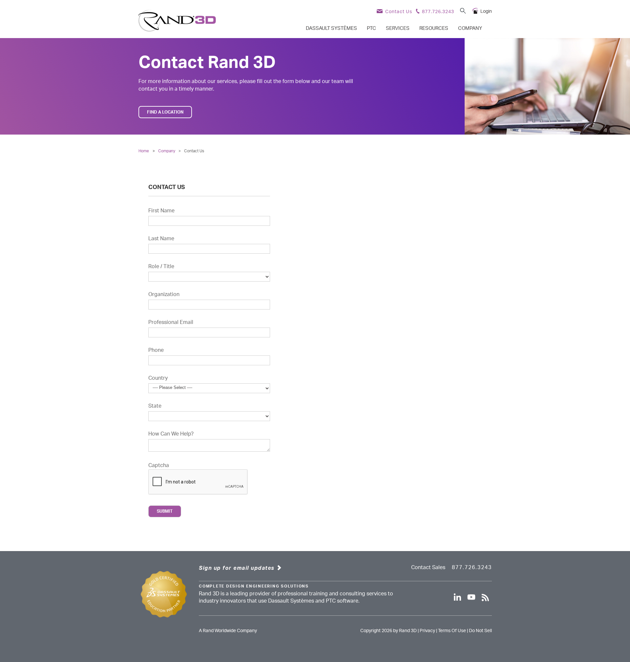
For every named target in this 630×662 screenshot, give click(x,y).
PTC (371, 28)
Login (486, 11)
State (154, 406)
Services (398, 28)
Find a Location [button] (165, 112)
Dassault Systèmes (331, 28)
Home (143, 151)
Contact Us (398, 12)
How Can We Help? (171, 434)
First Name (161, 210)
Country (158, 378)
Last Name (161, 238)
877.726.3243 (438, 12)
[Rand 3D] (177, 21)
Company (470, 28)
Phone (156, 350)
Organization (163, 294)
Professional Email (170, 322)
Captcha (158, 465)
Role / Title (161, 266)
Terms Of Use (452, 631)
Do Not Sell (480, 631)
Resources (433, 28)
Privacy (427, 631)
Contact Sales (428, 567)
